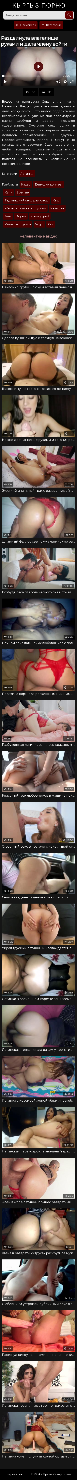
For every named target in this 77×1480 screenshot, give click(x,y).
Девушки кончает (49, 184)
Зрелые (23, 192)
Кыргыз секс (15, 1474)
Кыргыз (38, 6)
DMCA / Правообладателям (51, 1474)
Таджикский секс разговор (26, 200)
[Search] (69, 15)
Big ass (21, 216)
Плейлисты (27, 25)
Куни (8, 192)
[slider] (30, 76)
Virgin (39, 224)
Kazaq (25, 184)
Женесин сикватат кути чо (25, 208)
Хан (51, 224)
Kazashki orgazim (18, 224)
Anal (8, 216)
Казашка (57, 208)
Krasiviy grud (39, 216)
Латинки (27, 174)
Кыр (56, 200)
